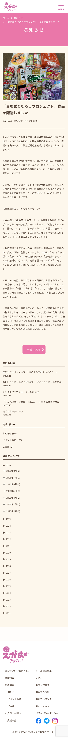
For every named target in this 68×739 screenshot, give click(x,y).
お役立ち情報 (42, 692)
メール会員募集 (44, 670)
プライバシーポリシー (47, 713)
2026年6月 (11, 484)
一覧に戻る (34, 349)
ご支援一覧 (10, 720)
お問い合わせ (42, 684)
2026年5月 (11, 490)
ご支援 (6, 446)
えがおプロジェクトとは (17, 670)
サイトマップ (42, 706)
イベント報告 (9, 440)
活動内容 (9, 677)
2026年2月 (11, 511)
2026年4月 (11, 497)
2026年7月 (11, 477)
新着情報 (9, 684)
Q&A (38, 677)
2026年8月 (11, 470)
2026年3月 (11, 504)
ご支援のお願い (13, 713)
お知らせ (7, 433)
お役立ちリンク (44, 699)
